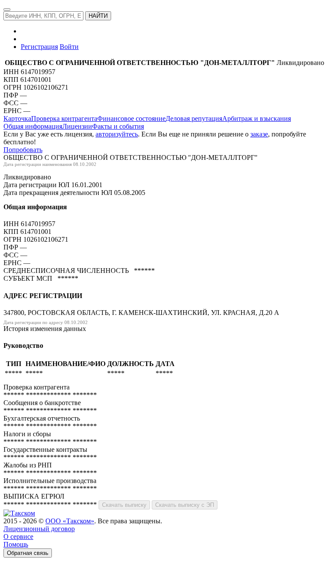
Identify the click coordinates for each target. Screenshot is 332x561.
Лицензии (77, 126)
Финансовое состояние (131, 118)
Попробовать (22, 149)
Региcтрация (39, 46)
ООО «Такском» (69, 521)
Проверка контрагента (64, 118)
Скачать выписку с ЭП (184, 505)
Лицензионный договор (39, 528)
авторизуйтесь (117, 134)
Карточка (17, 118)
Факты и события (118, 126)
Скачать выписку (124, 505)
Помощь (15, 544)
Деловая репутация (194, 118)
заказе (259, 134)
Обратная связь (27, 553)
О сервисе (18, 536)
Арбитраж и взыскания (256, 118)
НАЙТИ (98, 16)
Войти (69, 46)
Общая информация (32, 126)
